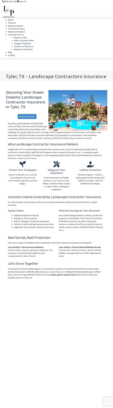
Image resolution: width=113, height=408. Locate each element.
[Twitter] (106, 1)
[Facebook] (104, 1)
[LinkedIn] (108, 1)
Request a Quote (27, 116)
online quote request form (63, 274)
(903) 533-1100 (10, 1)
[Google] (110, 1)
